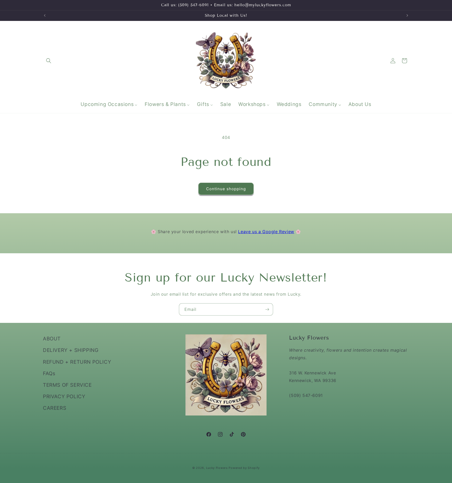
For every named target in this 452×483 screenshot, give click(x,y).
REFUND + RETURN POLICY (77, 362)
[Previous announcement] (44, 15)
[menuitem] (109, 104)
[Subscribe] (267, 309)
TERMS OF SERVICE (67, 385)
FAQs (49, 373)
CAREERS (54, 408)
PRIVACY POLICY (64, 397)
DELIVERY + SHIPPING (70, 350)
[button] (48, 60)
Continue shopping (226, 188)
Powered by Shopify (244, 468)
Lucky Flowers (217, 468)
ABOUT (52, 339)
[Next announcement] (407, 15)
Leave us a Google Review (266, 231)
